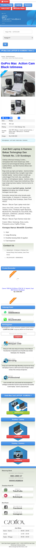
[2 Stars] (10, 126)
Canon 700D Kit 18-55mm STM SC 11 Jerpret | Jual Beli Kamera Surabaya (18, 289)
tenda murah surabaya (18, 551)
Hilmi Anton (21, 546)
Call (26, 546)
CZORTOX (26, 543)
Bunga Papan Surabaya (18, 549)
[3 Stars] (11, 126)
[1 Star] (9, 126)
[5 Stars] (14, 126)
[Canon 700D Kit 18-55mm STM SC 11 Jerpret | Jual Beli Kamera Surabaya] (18, 286)
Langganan (18, 336)
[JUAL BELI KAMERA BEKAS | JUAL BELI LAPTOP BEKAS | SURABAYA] (18, 24)
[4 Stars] (13, 126)
